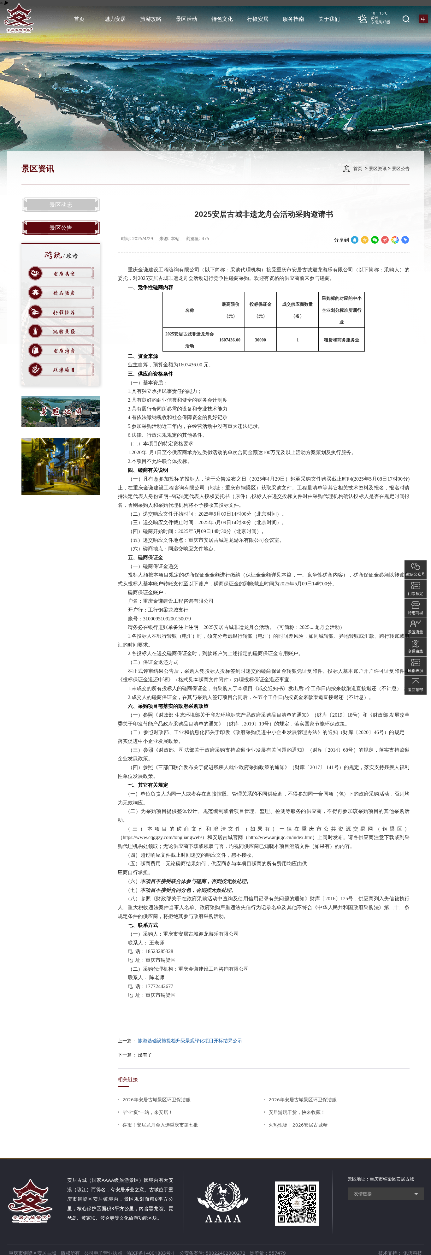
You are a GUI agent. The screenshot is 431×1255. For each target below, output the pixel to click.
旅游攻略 (151, 18)
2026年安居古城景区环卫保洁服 (156, 1099)
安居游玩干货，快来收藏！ (297, 1112)
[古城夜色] (60, 466)
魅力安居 (115, 18)
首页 (79, 18)
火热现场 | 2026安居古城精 (298, 1125)
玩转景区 (64, 331)
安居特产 (64, 350)
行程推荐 (64, 312)
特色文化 (222, 18)
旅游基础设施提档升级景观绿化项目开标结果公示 (190, 1040)
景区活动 (186, 18)
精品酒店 (64, 292)
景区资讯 (378, 168)
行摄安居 (258, 18)
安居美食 (64, 273)
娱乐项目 (64, 369)
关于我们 (329, 18)
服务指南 (293, 18)
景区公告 (401, 168)
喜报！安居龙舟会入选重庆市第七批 (160, 1125)
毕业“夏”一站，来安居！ (147, 1112)
